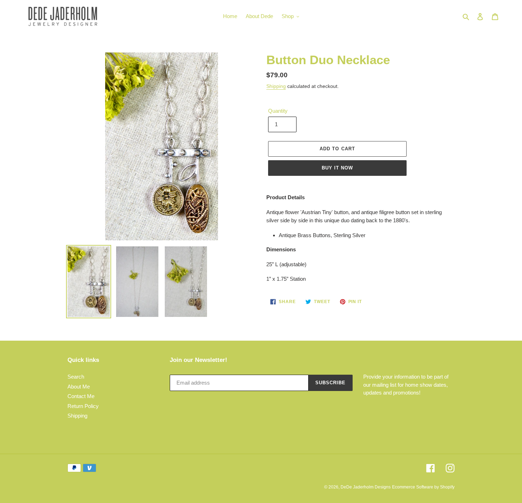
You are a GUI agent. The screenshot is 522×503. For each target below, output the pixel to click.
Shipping (276, 86)
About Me (78, 387)
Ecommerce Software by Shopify (423, 487)
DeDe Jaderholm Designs (366, 487)
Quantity (278, 111)
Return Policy (83, 406)
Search (75, 377)
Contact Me (80, 396)
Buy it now (337, 168)
